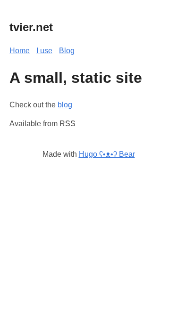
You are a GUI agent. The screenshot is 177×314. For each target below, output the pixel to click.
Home (19, 51)
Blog (67, 51)
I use (44, 51)
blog (65, 105)
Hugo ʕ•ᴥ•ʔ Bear (107, 154)
